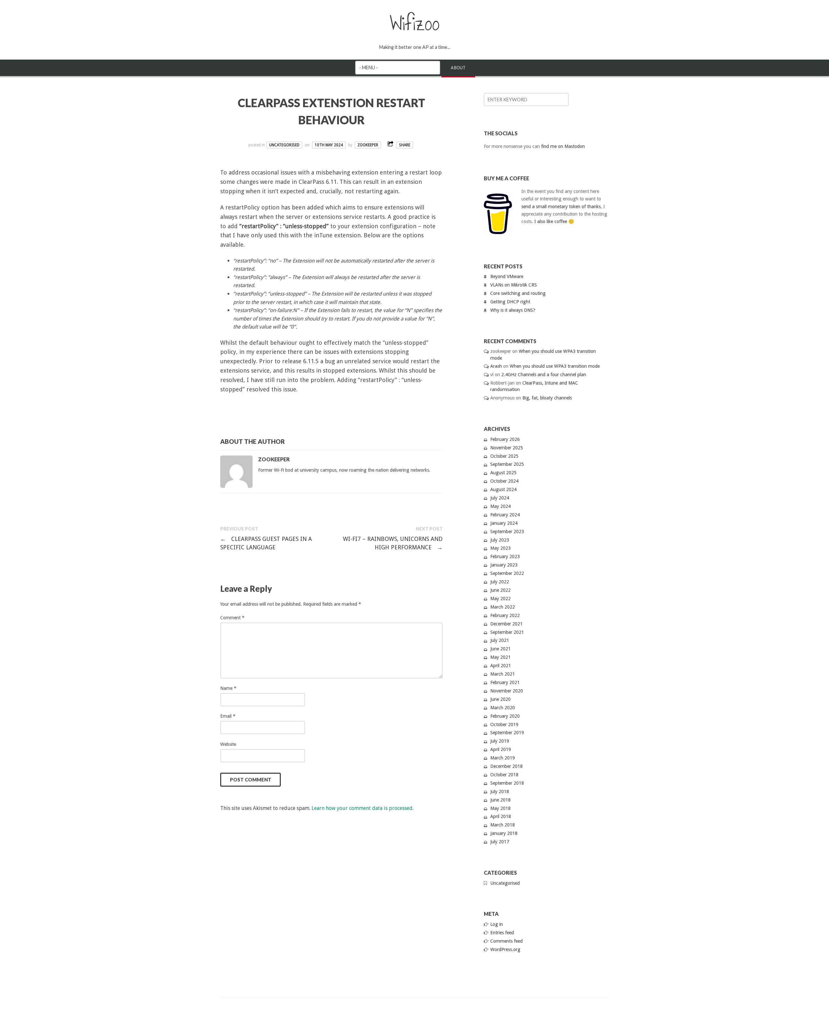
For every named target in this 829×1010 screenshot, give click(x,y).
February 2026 (505, 439)
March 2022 (502, 607)
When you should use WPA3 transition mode (555, 366)
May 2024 (500, 506)
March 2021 (502, 674)
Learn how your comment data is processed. (363, 808)
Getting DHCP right (510, 301)
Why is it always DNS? (512, 310)
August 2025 (503, 472)
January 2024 (503, 523)
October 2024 (504, 481)
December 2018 (506, 766)
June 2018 (500, 799)
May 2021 (500, 657)
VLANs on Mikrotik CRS (513, 284)
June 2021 (500, 648)
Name (228, 688)
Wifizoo (415, 24)
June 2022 (500, 590)
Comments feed (506, 941)
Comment (232, 617)
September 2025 (507, 464)
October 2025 (504, 456)
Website (228, 744)
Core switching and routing (518, 293)
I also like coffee (550, 221)
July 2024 (499, 497)
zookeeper (368, 145)
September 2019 (507, 732)
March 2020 (502, 707)
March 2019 (502, 757)
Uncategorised (284, 145)
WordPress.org (505, 949)
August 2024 (503, 489)
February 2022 (505, 615)
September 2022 (507, 573)
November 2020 (506, 690)
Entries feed (502, 932)
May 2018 (500, 808)
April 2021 (500, 665)
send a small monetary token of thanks (561, 206)
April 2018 (500, 816)
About (458, 67)
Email (227, 716)
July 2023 (499, 540)
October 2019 (504, 724)
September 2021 (507, 632)
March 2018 (502, 824)
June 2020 (500, 699)
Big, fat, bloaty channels (547, 397)
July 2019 (499, 741)
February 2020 (505, 716)
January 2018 (503, 833)
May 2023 (500, 548)
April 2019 (500, 749)
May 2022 (500, 598)
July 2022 (499, 581)
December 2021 (506, 623)
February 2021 (505, 682)
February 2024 (505, 514)
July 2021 (499, 640)
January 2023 (503, 564)
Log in (496, 924)
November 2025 (506, 447)
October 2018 (504, 774)
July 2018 (499, 791)
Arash (496, 366)
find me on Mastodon (563, 146)
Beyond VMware (506, 276)
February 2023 (505, 556)
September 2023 (507, 531)
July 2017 (499, 841)
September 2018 (507, 783)
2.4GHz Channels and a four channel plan (543, 374)
